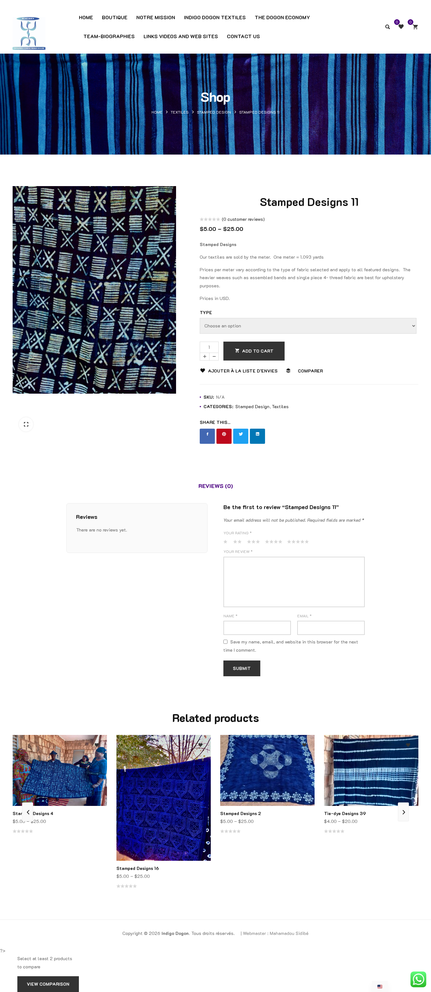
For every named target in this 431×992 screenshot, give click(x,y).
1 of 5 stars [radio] (225, 541)
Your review (238, 551)
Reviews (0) (215, 486)
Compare (96, 762)
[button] (26, 424)
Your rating (237, 532)
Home (156, 111)
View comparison (48, 984)
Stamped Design (214, 111)
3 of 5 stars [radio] (253, 541)
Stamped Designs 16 (137, 868)
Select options (96, 787)
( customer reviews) (243, 219)
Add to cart (258, 351)
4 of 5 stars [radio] (273, 541)
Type (206, 312)
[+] (204, 357)
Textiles (180, 111)
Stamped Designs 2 (240, 813)
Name (230, 615)
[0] (415, 27)
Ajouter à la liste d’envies (243, 371)
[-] (214, 357)
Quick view (96, 775)
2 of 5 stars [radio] (237, 541)
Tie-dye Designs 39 (345, 813)
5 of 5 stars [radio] (297, 541)
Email (304, 615)
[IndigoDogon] (29, 22)
